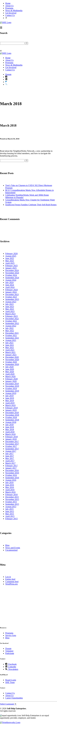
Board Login (10, 680)
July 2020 (9, 367)
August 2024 (10, 280)
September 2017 (12, 449)
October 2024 (11, 275)
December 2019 (12, 384)
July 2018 (9, 425)
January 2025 (11, 268)
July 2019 (9, 396)
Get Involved (10, 13)
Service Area (10, 635)
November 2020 (12, 359)
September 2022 (12, 323)
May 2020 (9, 371)
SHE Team (10, 682)
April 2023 (9, 311)
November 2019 (12, 386)
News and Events (12, 548)
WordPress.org (11, 584)
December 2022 (12, 318)
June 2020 (9, 369)
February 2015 (11, 518)
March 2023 (10, 314)
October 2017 (11, 446)
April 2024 (9, 287)
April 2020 (9, 374)
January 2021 (11, 355)
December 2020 (12, 357)
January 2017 (11, 468)
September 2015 (12, 504)
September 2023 (12, 299)
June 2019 (9, 398)
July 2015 (9, 509)
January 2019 (11, 410)
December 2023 (12, 294)
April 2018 (9, 432)
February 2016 (11, 494)
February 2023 (11, 316)
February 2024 (11, 290)
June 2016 (9, 485)
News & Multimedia (13, 10)
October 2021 (11, 335)
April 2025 (9, 263)
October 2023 (11, 297)
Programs (9, 8)
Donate (8, 74)
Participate (9, 653)
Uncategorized (11, 550)
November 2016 (12, 473)
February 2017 (11, 465)
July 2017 (9, 453)
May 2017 (9, 458)
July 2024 (9, 282)
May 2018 (9, 429)
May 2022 (9, 331)
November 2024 (12, 273)
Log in (8, 577)
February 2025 (11, 265)
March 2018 (10, 434)
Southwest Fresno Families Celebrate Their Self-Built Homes (30, 205)
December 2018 (12, 412)
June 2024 (9, 285)
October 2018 (11, 417)
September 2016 (12, 478)
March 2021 (10, 352)
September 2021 (12, 338)
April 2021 (9, 350)
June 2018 (9, 427)
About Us (9, 6)
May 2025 (9, 261)
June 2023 (9, 306)
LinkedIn (11, 667)
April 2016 (9, 490)
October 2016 (11, 475)
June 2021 (9, 345)
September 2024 (12, 277)
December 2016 (12, 470)
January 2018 (11, 439)
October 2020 (11, 362)
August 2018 (10, 422)
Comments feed (11, 581)
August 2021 (10, 340)
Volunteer (9, 651)
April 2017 (9, 461)
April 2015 (9, 516)
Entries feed (10, 579)
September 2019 (12, 391)
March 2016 (10, 492)
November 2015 (12, 499)
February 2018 (11, 437)
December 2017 (12, 441)
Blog (7, 545)
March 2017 (10, 463)
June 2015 (9, 511)
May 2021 (9, 347)
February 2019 (11, 408)
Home (7, 3)
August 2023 (10, 302)
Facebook (12, 664)
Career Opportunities (14, 698)
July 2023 (9, 304)
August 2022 (10, 326)
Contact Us (10, 15)
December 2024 (12, 270)
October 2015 (11, 502)
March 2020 (10, 376)
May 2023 (9, 309)
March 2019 (10, 405)
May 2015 (9, 514)
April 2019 (9, 403)
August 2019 (10, 393)
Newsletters (12, 669)
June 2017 (9, 456)
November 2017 (12, 444)
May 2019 (9, 400)
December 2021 (12, 333)
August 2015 (10, 506)
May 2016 (9, 487)
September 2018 (12, 420)
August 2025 (10, 256)
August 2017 (10, 451)
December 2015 (12, 497)
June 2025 (9, 258)
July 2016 (9, 482)
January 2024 (11, 292)
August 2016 (10, 480)
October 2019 (11, 388)
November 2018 (12, 415)
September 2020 (12, 364)
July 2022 (9, 328)
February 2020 (11, 379)
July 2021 (9, 343)
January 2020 (11, 381)
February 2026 (11, 253)
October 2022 (11, 321)
